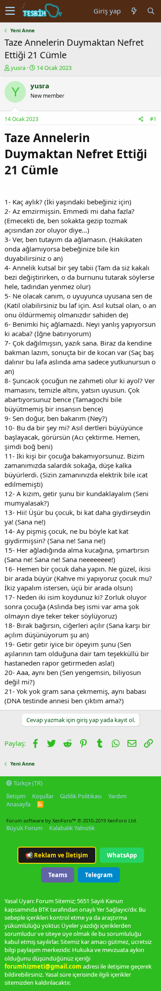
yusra (18, 68)
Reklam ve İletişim (56, 855)
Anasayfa (18, 804)
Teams (57, 875)
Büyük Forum (24, 828)
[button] (10, 11)
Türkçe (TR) (27, 783)
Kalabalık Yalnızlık (72, 828)
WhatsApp (122, 855)
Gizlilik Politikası (81, 796)
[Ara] (150, 11)
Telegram (99, 875)
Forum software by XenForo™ (71, 820)
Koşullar (43, 796)
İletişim (15, 796)
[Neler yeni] (133, 11)
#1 (153, 119)
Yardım (117, 796)
